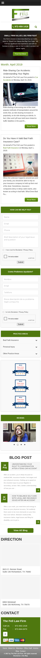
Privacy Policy (28, 250)
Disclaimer (19, 250)
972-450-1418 (21, 26)
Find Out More (20, 54)
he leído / (17, 312)
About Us (11, 648)
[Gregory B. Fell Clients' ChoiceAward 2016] (20, 408)
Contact (22, 651)
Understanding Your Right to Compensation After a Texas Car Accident (24, 466)
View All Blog (20, 530)
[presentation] (19, 256)
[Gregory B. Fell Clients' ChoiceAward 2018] (20, 375)
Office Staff (28, 648)
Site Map (25, 656)
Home (5, 648)
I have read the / (19, 250)
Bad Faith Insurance (11, 148)
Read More (31, 126)
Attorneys (19, 648)
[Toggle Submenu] (36, 340)
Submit (20, 262)
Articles (35, 648)
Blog (17, 651)
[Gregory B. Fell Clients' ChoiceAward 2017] (20, 392)
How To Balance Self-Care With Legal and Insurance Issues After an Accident (24, 498)
